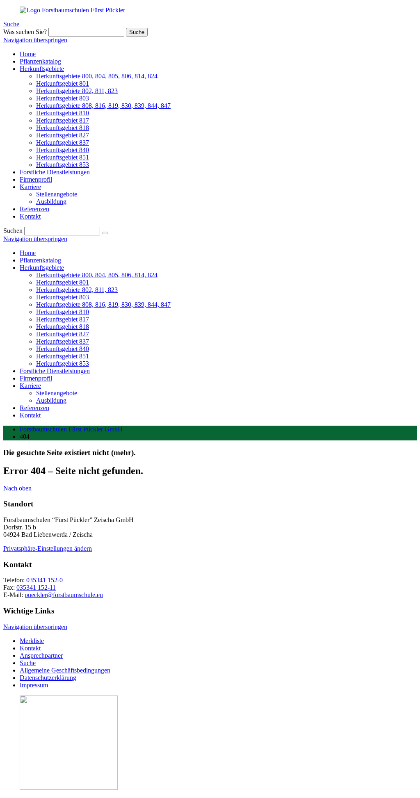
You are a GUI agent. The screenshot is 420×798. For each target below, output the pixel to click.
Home (28, 252)
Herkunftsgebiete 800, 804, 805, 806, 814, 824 (97, 274)
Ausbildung (51, 400)
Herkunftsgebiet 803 (62, 297)
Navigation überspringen (35, 39)
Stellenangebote (56, 393)
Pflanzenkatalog (40, 260)
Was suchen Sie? (25, 31)
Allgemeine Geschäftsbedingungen (65, 670)
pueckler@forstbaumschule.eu (64, 594)
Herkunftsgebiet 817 (62, 319)
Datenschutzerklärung (48, 677)
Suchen (13, 230)
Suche (11, 24)
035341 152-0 (44, 580)
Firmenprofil (36, 378)
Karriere (30, 385)
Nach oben (17, 488)
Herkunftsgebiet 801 (62, 282)
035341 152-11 (36, 587)
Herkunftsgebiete (42, 267)
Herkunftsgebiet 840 (62, 348)
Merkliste (32, 640)
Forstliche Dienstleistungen (55, 370)
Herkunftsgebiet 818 (62, 326)
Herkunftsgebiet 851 (62, 356)
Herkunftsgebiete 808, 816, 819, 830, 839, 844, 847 (103, 304)
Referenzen (34, 407)
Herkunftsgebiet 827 (62, 334)
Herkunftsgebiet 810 (62, 311)
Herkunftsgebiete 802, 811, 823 (77, 289)
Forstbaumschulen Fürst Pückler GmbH (71, 429)
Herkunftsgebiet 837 (62, 341)
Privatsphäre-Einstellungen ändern (47, 548)
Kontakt (30, 415)
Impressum (34, 685)
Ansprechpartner (41, 655)
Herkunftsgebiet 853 (62, 363)
